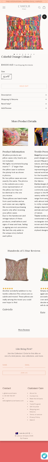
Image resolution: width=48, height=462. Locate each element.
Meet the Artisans (36, 399)
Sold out (24, 86)
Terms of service (36, 414)
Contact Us (34, 396)
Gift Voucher (34, 407)
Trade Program (35, 404)
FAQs (32, 401)
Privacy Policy (35, 417)
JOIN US (24, 373)
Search (32, 420)
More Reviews (24, 330)
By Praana (24, 438)
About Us (33, 393)
